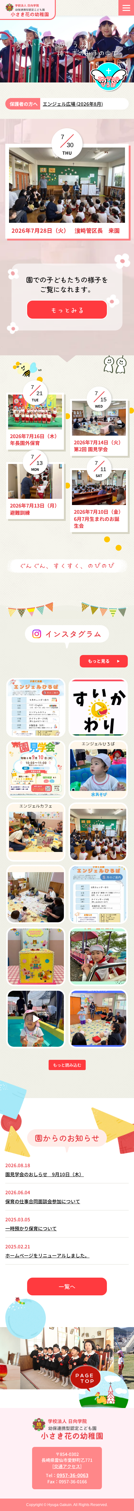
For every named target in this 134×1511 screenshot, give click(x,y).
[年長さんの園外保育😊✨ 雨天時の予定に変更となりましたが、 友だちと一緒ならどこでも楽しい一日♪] (98, 956)
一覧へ (67, 1286)
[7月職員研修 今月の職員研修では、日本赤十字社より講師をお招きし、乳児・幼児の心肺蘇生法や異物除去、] (98, 1018)
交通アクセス (67, 1466)
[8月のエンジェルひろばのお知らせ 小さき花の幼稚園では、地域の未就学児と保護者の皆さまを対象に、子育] (98, 894)
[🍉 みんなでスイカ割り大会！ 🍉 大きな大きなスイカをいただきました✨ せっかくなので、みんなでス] (98, 707)
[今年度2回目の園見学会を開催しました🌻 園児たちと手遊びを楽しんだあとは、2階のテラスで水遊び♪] (35, 1018)
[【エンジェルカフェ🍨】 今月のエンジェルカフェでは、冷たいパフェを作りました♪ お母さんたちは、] (35, 832)
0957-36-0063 (73, 1475)
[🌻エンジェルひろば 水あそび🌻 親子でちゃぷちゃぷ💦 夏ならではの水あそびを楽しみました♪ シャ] (98, 769)
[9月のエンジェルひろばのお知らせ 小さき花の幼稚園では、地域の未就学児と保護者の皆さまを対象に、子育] (35, 707)
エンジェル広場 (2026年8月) (73, 104)
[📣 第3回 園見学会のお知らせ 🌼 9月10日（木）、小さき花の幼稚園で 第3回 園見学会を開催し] (35, 769)
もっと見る (99, 661)
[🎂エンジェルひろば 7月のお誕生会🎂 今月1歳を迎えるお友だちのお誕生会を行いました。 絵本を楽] (35, 956)
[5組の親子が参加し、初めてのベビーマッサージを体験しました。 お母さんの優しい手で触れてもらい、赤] (35, 894)
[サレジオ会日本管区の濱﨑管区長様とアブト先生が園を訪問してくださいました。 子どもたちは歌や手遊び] (98, 832)
